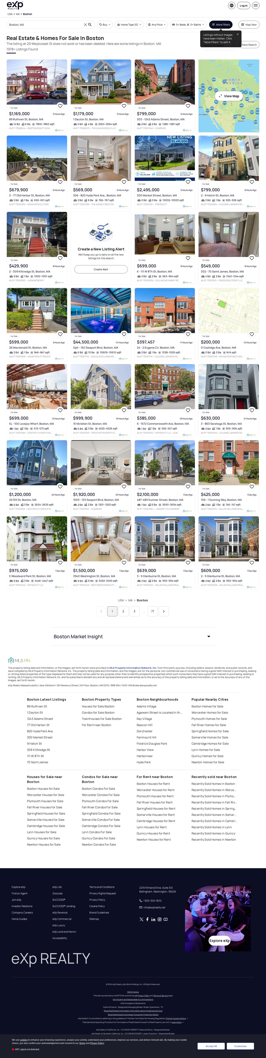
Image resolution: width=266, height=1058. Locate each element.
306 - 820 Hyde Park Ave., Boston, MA (97, 195)
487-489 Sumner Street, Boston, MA (160, 500)
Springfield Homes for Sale (210, 731)
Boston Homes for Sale (207, 706)
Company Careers (22, 912)
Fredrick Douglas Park (152, 744)
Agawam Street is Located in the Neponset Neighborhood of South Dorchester (159, 713)
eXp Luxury (58, 925)
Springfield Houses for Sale (46, 813)
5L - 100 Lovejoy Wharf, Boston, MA (31, 424)
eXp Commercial (61, 919)
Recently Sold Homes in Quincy (213, 833)
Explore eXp (18, 887)
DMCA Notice (133, 992)
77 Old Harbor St (38, 725)
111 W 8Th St (35, 756)
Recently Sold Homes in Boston (213, 784)
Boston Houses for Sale (43, 789)
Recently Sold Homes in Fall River (214, 802)
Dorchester (145, 731)
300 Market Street (39, 737)
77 (152, 611)
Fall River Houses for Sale (44, 807)
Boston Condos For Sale (98, 789)
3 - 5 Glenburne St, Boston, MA (156, 576)
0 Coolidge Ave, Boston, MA (218, 348)
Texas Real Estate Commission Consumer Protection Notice (133, 1014)
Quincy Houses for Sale (43, 838)
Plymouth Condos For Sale (100, 801)
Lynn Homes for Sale (206, 750)
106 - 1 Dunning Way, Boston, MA (221, 500)
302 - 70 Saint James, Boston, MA (222, 271)
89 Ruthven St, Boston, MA (26, 119)
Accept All (211, 1046)
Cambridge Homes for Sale (210, 744)
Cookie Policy (97, 906)
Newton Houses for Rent (154, 840)
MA (130, 600)
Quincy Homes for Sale (208, 756)
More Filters (223, 24)
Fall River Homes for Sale (209, 725)
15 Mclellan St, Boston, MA (90, 424)
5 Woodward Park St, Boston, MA (30, 576)
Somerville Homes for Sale (210, 737)
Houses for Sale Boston (98, 706)
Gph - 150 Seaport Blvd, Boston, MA (95, 348)
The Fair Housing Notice (176, 1018)
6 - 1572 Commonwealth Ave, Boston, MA (163, 424)
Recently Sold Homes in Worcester (214, 790)
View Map (231, 96)
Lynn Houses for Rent (152, 827)
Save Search (249, 44)
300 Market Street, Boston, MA (157, 195)
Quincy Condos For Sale (98, 838)
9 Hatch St (34, 744)
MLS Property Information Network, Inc (133, 667)
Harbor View (145, 750)
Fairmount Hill (146, 737)
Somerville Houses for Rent (156, 815)
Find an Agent (19, 893)
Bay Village (144, 719)
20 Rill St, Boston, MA (23, 500)
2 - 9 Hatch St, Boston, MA (217, 195)
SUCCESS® (58, 899)
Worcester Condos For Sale (101, 795)
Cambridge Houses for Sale (46, 826)
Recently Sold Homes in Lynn (212, 827)
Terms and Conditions (101, 887)
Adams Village (146, 706)
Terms (82, 1043)
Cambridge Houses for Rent (156, 821)
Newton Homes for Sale (208, 762)
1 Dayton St (35, 713)
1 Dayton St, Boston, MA (88, 119)
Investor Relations (22, 906)
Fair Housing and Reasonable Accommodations (133, 999)
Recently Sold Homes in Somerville (214, 815)
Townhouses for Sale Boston (102, 719)
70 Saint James (37, 762)
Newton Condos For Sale (99, 844)
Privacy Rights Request (102, 893)
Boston (142, 600)
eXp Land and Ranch (64, 931)
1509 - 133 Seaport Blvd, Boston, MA (96, 500)
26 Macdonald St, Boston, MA (28, 348)
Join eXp (16, 899)
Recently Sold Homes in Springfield (214, 809)
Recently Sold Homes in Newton (214, 840)
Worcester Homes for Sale (210, 713)
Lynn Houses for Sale (41, 832)
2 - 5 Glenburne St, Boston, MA (220, 576)
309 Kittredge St (38, 750)
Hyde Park (144, 762)
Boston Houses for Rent (153, 784)
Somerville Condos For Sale (101, 820)
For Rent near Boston (97, 725)
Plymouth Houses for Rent (155, 796)
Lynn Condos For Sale (97, 832)
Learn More (177, 1022)
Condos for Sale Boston (98, 713)
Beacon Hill (145, 725)
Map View (251, 24)
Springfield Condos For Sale (101, 813)
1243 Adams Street (40, 719)
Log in (244, 5)
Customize (240, 1046)
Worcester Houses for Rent (156, 790)
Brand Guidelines (99, 912)
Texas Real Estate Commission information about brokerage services (133, 1010)
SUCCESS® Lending (63, 906)
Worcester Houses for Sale (45, 795)
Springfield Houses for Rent (156, 809)
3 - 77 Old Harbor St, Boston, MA (29, 195)
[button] (133, 636)
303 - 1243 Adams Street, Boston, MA (161, 119)
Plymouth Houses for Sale (45, 801)
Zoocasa (57, 893)
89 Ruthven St (37, 706)
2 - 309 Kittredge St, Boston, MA (29, 271)
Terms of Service (161, 995)
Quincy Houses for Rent (153, 833)
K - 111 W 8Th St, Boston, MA (154, 271)
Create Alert (101, 269)
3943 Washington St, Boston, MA (94, 576)
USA (121, 600)
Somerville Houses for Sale (46, 820)
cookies (24, 1040)
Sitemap (94, 919)
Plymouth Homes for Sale (209, 719)
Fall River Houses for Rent (155, 802)
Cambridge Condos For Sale (101, 826)
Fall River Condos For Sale (100, 807)
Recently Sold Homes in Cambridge (214, 821)
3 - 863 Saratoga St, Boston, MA (221, 424)
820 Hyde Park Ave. (40, 731)
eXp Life (57, 887)
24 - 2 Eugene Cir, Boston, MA (156, 348)
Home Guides (19, 919)
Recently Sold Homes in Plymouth (214, 796)
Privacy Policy (97, 899)
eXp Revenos (59, 912)
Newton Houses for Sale (44, 844)
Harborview (145, 756)
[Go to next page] (164, 611)
